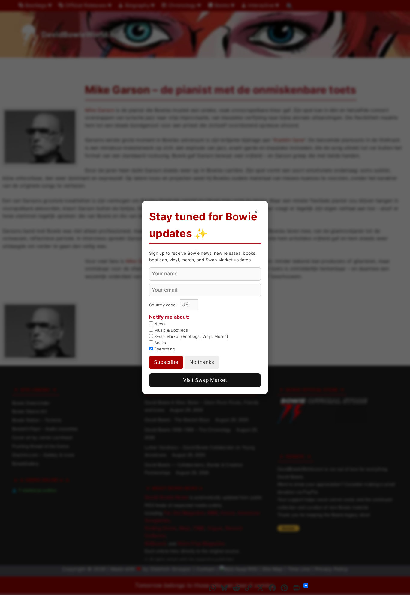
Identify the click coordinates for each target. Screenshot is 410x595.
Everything (164, 349)
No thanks (201, 362)
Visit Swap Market (205, 380)
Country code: (163, 304)
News (159, 323)
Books (159, 342)
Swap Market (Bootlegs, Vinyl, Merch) (190, 336)
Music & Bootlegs (170, 330)
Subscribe (166, 362)
